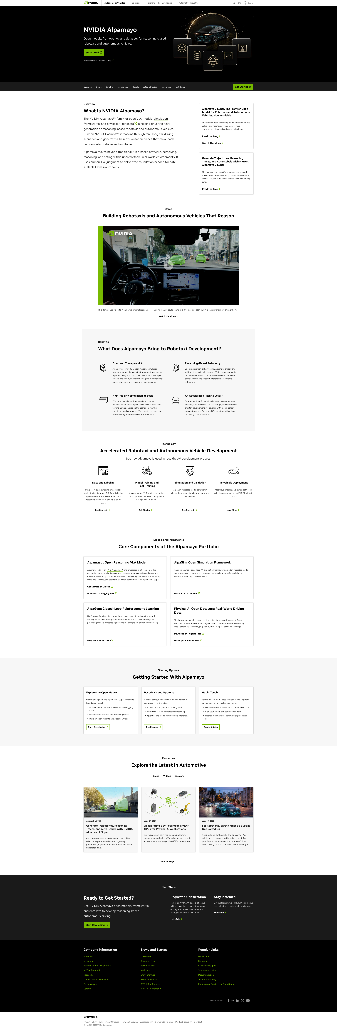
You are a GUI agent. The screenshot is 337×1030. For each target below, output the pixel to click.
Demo (99, 87)
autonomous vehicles (159, 129)
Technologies (90, 984)
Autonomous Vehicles (115, 3)
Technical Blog (148, 965)
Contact (198, 1022)
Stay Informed (148, 974)
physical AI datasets (120, 124)
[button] (239, 3)
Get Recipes (152, 727)
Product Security (183, 1022)
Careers (87, 988)
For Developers (165, 3)
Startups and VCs (207, 970)
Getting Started (150, 87)
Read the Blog (210, 136)
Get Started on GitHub (98, 586)
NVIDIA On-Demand (151, 988)
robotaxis (132, 129)
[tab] (156, 776)
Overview (88, 87)
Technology (122, 87)
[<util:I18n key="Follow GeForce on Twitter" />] (242, 1000)
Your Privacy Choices (109, 1022)
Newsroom (146, 956)
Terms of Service (130, 1022)
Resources (166, 87)
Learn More (232, 510)
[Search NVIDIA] (234, 2)
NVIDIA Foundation (93, 970)
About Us (88, 956)
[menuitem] (114, 3)
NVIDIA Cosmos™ (107, 134)
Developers (203, 956)
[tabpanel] (168, 824)
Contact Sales (211, 727)
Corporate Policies (164, 1022)
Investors (88, 961)
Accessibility (146, 1022)
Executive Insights (207, 965)
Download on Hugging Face (101, 593)
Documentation (206, 974)
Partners (151, 3)
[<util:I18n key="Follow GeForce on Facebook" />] (229, 1000)
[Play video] (168, 265)
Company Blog (148, 961)
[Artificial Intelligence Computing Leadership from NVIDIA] (91, 3)
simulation (161, 118)
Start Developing (97, 727)
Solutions (136, 3)
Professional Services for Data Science (217, 984)
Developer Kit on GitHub (186, 640)
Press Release (90, 60)
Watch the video (212, 143)
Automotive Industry (188, 3)
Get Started (101, 510)
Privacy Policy (90, 1022)
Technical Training (207, 979)
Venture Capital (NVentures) (97, 965)
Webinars (145, 970)
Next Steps (180, 87)
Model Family (105, 60)
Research (88, 974)
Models (135, 87)
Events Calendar (149, 979)
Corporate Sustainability (96, 979)
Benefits (109, 87)
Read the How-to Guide (99, 640)
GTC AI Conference (150, 984)
